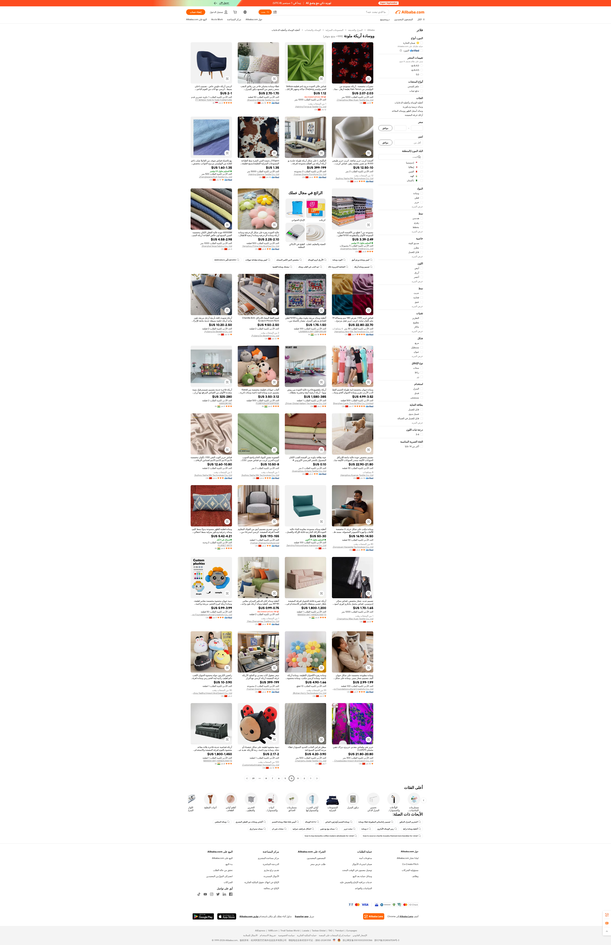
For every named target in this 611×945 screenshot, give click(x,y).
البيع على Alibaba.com (222, 858)
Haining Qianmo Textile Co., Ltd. (263, 174)
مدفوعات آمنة (365, 858)
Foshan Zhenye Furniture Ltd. (264, 543)
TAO (330, 930)
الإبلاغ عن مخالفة (271, 888)
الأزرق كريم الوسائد (315, 260)
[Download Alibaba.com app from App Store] (226, 916)
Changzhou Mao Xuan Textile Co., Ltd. (355, 100)
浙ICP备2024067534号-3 (386, 940)
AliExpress (260, 930)
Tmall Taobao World (289, 930)
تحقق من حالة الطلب (223, 870)
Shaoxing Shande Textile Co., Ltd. (263, 100)
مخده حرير (348, 829)
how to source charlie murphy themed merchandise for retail (390, 836)
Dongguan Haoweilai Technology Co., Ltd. (353, 547)
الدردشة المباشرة (271, 864)
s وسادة (365, 829)
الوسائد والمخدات (313, 30)
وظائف (415, 876)
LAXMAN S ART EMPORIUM (312, 331)
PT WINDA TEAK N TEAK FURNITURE (213, 100)
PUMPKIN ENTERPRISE (267, 403)
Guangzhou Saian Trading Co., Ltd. (356, 248)
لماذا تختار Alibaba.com (407, 858)
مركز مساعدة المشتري (268, 858)
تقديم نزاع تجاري (271, 870)
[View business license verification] (334, 940)
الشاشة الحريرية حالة (336, 267)
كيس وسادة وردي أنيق (360, 260)
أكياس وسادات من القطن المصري (249, 822)
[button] (275, 12)
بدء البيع (229, 864)
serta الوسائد (310, 822)
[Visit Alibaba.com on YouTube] (205, 894)
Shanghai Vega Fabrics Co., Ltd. (216, 246)
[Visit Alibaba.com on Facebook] (231, 894)
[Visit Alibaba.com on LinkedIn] (224, 894)
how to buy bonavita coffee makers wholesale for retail (329, 836)
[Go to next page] (247, 778)
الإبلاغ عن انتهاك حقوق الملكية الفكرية (261, 882)
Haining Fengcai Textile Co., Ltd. (310, 106)
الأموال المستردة (271, 876)
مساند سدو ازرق (256, 829)
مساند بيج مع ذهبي (327, 829)
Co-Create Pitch (410, 864)
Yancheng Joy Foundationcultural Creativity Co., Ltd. (211, 614)
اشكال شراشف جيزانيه (302, 829)
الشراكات (228, 882)
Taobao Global (319, 930)
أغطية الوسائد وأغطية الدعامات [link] (286, 30)
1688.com (273, 930)
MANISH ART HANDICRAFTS (312, 614)
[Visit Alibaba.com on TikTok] (199, 894)
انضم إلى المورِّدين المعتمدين (219, 876)
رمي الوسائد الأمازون (385, 829)
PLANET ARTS (225, 545)
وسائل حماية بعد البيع (362, 876)
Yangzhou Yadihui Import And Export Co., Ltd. (211, 693)
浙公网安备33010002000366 (357, 940)
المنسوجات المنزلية (334, 30)
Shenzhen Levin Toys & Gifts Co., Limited (353, 403)
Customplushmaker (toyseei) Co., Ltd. (260, 765)
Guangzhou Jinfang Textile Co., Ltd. (309, 471)
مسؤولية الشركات (410, 870)
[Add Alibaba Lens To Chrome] (373, 916)
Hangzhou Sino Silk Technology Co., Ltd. (353, 331)
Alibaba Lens (406, 916)
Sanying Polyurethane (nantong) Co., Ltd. (306, 545)
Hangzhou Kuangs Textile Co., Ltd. (356, 475)
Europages (351, 930)
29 (253, 778)
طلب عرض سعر (318, 864)
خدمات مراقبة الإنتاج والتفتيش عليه (356, 882)
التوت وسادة (337, 260)
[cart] (234, 12)
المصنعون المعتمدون (316, 858)
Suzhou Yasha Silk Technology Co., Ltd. (354, 178)
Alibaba (371, 30)
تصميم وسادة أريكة (361, 267)
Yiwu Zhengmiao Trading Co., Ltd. (263, 621)
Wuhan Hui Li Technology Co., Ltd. (309, 693)
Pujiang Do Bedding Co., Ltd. (265, 335)
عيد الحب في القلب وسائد (308, 267)
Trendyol (339, 930)
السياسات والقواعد (363, 888)
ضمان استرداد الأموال (362, 864)
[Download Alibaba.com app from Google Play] (203, 916)
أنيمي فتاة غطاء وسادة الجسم (284, 822)
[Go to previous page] (317, 778)
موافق (385, 128)
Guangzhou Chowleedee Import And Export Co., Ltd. (352, 760)
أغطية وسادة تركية (410, 829)
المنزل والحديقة (355, 30)
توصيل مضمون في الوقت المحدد (357, 870)
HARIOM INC (225, 403)
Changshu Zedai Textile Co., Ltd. (310, 760)
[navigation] (400, 404)
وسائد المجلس (220, 822)
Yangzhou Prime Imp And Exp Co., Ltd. (260, 246)
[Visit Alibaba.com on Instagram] (212, 894)
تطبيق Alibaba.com (249, 916)
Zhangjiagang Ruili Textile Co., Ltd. (215, 177)
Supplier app (302, 916)
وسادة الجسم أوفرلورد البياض (337, 822)
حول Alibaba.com (409, 851)
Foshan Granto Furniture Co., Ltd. (310, 174)
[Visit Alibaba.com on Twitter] (218, 894)
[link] (607, 915)
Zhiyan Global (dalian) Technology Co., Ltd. (305, 403)
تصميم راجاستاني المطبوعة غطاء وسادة (374, 822)
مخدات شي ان (277, 829)
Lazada (305, 930)
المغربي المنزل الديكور (408, 822)
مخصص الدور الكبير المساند (287, 260)
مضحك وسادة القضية (281, 267)
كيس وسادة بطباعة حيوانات (256, 260)
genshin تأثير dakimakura (225, 260)
